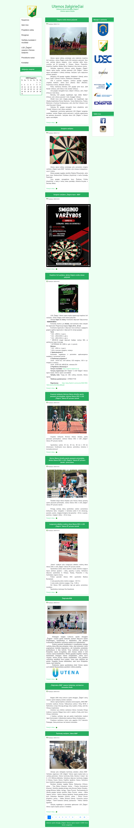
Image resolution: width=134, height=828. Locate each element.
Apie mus (24, 25)
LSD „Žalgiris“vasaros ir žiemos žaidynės (27, 50)
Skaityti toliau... (51, 122)
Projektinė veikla (27, 30)
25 (80, 817)
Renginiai (25, 35)
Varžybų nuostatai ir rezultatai (28, 41)
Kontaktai (24, 63)
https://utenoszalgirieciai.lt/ (71, 368)
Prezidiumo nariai (28, 58)
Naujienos (25, 20)
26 (84, 817)
